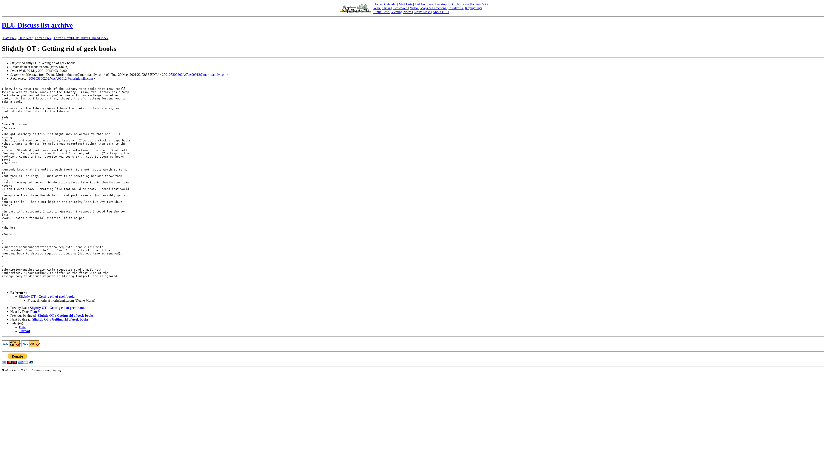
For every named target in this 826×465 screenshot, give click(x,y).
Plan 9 (35, 311)
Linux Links (422, 12)
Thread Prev (43, 38)
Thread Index (99, 38)
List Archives (424, 4)
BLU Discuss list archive (37, 25)
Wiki (377, 8)
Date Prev (9, 38)
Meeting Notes (401, 12)
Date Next (25, 38)
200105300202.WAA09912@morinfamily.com (194, 74)
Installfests (456, 8)
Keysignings (473, 8)
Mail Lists (406, 4)
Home (378, 4)
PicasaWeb (400, 8)
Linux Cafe (381, 12)
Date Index (80, 38)
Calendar (390, 4)
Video (414, 8)
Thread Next (62, 38)
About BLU (441, 12)
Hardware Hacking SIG (471, 4)
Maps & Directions (433, 8)
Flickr (386, 8)
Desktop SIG (444, 4)
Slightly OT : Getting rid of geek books (47, 296)
